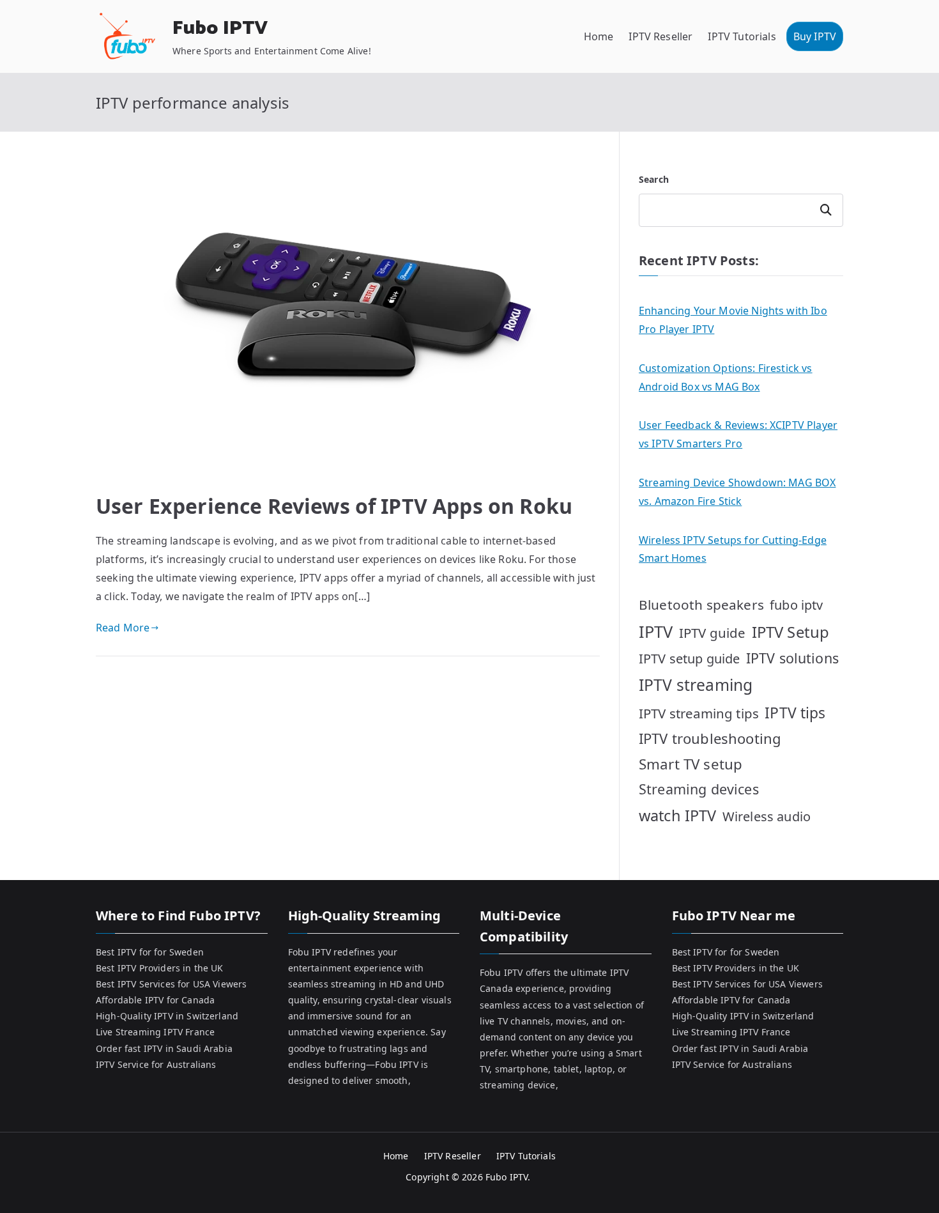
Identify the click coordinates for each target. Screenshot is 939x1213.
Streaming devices (699, 789)
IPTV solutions (792, 658)
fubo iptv (796, 605)
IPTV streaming (695, 684)
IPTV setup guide (689, 658)
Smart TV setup (690, 764)
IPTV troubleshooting (710, 738)
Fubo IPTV (220, 28)
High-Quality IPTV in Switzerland (167, 1016)
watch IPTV (678, 815)
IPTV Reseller (660, 36)
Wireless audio (766, 816)
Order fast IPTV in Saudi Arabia (164, 1048)
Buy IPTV (814, 36)
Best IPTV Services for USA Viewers (171, 984)
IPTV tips (795, 712)
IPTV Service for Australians (156, 1064)
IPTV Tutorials (741, 36)
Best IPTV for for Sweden (150, 952)
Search (654, 179)
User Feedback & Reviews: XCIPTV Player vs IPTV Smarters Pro (738, 434)
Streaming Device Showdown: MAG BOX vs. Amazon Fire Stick (737, 491)
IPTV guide (712, 633)
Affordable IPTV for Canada (155, 1000)
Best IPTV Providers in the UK (160, 968)
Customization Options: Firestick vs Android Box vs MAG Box (726, 377)
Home (599, 36)
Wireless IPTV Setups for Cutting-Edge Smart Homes (733, 549)
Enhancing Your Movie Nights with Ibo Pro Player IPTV (733, 320)
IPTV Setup (791, 631)
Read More (122, 628)
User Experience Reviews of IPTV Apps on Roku (334, 506)
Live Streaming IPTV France (155, 1032)
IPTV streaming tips (699, 713)
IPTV (656, 631)
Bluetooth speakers (701, 605)
